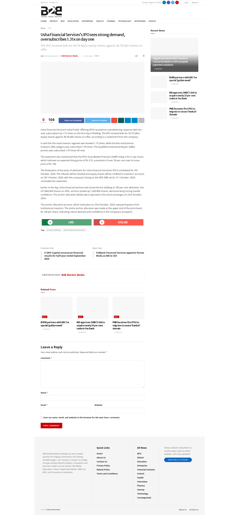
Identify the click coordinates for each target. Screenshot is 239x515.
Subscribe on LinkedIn (178, 459)
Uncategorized (144, 497)
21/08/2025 (118, 332)
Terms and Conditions (107, 473)
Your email (160, 133)
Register (195, 2)
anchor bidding (53, 230)
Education (73, 21)
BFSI (63, 21)
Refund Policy (103, 469)
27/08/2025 (46, 329)
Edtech (140, 457)
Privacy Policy (103, 465)
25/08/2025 (82, 332)
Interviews (140, 21)
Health (100, 21)
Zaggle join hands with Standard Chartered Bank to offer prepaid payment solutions (170, 62)
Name (44, 392)
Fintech (54, 21)
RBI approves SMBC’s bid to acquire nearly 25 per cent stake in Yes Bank (91, 325)
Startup (140, 489)
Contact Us (53, 2)
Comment (46, 358)
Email (44, 405)
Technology (124, 21)
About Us (44, 2)
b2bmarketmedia (53, 509)
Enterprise (87, 21)
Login (186, 2)
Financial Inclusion (146, 469)
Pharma (111, 21)
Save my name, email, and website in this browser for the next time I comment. (81, 417)
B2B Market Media (70, 56)
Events (152, 21)
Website (98, 405)
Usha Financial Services (74, 230)
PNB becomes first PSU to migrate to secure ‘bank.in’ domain (126, 325)
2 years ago (87, 56)
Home (44, 21)
